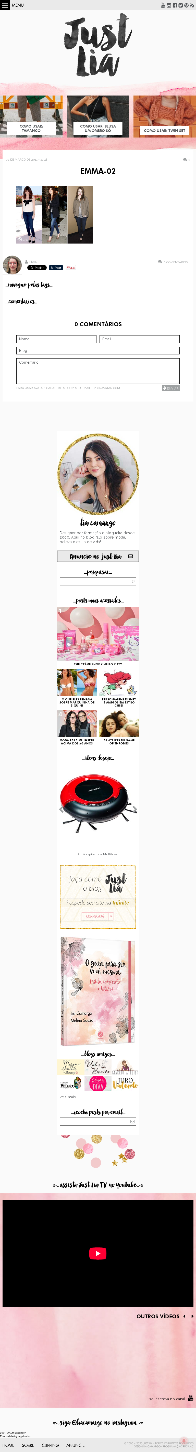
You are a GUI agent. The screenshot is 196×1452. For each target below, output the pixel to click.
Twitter (180, 5)
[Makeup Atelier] (125, 1067)
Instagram (169, 5)
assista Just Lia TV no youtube (98, 1185)
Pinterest (186, 5)
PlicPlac (188, 1446)
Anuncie (75, 1446)
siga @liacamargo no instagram (98, 1422)
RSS (192, 5)
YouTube (163, 5)
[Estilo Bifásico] (70, 1084)
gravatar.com (108, 388)
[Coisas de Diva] (98, 1084)
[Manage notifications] (184, 1441)
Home (8, 1446)
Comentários (176, 262)
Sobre (28, 1446)
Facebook (175, 5)
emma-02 (98, 172)
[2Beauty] (70, 1067)
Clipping (50, 1446)
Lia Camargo (152, 1446)
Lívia (33, 262)
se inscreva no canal (167, 1399)
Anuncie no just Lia (95, 557)
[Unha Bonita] (98, 1067)
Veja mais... (69, 1097)
